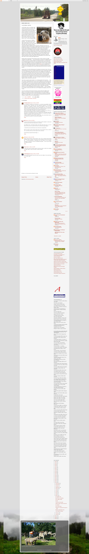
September (58, 487)
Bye (55, 202)
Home (36, 177)
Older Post (49, 177)
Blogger (56, 215)
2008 (56, 518)
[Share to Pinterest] (38, 96)
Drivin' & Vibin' (57, 191)
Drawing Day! (57, 125)
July (56, 490)
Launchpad (56, 244)
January (57, 514)
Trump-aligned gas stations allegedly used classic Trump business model (60, 114)
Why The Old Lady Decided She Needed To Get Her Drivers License (60, 223)
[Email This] (34, 96)
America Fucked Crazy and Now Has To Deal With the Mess (60, 171)
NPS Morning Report (57, 269)
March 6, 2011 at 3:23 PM (30, 120)
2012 (56, 480)
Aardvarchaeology (58, 162)
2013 (56, 479)
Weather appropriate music (60, 509)
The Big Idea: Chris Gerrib (59, 142)
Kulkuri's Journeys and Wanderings (59, 222)
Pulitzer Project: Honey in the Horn (61, 503)
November (57, 484)
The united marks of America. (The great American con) (60, 167)
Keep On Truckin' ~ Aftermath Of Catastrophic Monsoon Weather (60, 241)
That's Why (57, 209)
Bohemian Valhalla (58, 239)
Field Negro (57, 165)
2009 (56, 517)
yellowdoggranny (27, 153)
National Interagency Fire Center (59, 263)
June (57, 491)
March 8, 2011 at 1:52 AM (35, 153)
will (24, 137)
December (57, 483)
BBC (25, 120)
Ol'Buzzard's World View (59, 158)
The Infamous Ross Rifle (58, 185)
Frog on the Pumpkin (58, 182)
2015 (56, 476)
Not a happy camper (59, 499)
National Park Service (57, 265)
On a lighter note (58, 496)
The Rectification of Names (59, 137)
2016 (56, 475)
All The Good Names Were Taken (36, 6)
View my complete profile (58, 45)
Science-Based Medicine (59, 132)
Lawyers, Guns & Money (59, 113)
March (57, 495)
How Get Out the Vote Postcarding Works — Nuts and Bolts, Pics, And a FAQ (60, 176)
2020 (56, 469)
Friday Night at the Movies (59, 122)
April (56, 494)
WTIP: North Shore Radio (58, 58)
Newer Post (24, 177)
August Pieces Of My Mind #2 (59, 163)
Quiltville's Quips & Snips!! (59, 124)
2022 (56, 467)
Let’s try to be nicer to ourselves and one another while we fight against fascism (60, 198)
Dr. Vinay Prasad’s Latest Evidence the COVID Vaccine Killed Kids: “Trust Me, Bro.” (60, 134)
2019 (56, 471)
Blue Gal (56, 188)
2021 (56, 468)
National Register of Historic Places (59, 268)
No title (57, 500)
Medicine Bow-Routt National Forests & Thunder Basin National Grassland (60, 260)
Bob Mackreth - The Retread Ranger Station (60, 230)
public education (30, 98)
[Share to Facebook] (37, 96)
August (57, 488)
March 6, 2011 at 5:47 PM (30, 137)
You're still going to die (58, 227)
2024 (56, 464)
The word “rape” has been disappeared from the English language (60, 206)
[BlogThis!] (35, 96)
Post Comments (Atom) (30, 179)
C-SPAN (25, 98)
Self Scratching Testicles (58, 149)
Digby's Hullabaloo (58, 117)
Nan (60, 37)
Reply (25, 117)
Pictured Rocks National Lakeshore (59, 273)
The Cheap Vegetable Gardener (60, 144)
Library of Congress (57, 256)
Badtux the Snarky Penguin (59, 179)
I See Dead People (58, 226)
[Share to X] (36, 96)
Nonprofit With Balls (58, 196)
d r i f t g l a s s (57, 128)
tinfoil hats (34, 98)
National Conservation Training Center (60, 261)
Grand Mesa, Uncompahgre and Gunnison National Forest (59, 255)
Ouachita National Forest (58, 272)
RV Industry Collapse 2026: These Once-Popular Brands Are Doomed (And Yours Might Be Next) (60, 193)
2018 (56, 472)
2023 (56, 465)
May (56, 492)
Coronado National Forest (58, 253)
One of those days (58, 506)
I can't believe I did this (59, 511)
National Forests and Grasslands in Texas (60, 262)
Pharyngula (57, 121)
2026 (56, 461)
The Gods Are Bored (58, 201)
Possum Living (57, 218)
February (57, 512)
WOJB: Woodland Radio (58, 61)
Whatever (56, 141)
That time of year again (59, 502)
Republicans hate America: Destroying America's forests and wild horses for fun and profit (60, 155)
